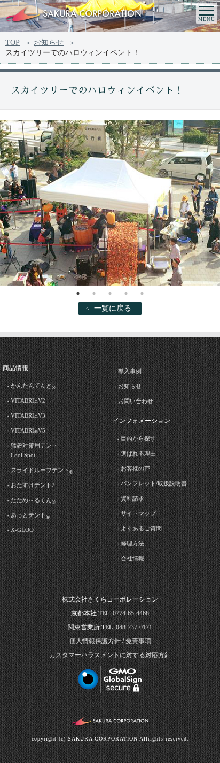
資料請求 (132, 498)
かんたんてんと (33, 386)
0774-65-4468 (131, 613)
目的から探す (138, 438)
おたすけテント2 (33, 485)
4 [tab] (126, 293)
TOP (12, 42)
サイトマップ (138, 513)
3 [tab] (110, 293)
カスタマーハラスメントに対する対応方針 (110, 655)
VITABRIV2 (28, 401)
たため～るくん (33, 501)
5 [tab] (142, 293)
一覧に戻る (112, 308)
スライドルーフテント (42, 471)
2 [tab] (94, 293)
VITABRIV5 (28, 431)
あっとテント (30, 516)
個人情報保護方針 (95, 641)
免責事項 (138, 641)
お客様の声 (135, 468)
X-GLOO (22, 530)
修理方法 (132, 543)
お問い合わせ (135, 401)
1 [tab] (78, 293)
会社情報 (132, 558)
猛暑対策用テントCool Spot (34, 450)
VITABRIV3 (28, 416)
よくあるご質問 (141, 528)
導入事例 (130, 371)
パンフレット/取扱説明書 (154, 483)
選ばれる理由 (138, 453)
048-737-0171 (134, 627)
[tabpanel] (110, 203)
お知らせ (49, 42)
